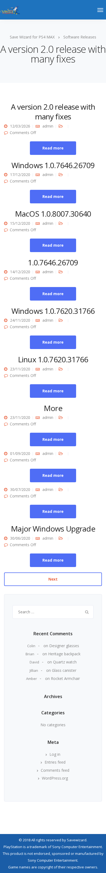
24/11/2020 (20, 320)
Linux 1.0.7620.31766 (53, 359)
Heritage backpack (64, 653)
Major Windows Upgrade (53, 528)
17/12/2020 (20, 174)
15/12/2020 (20, 223)
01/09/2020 (20, 453)
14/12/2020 (20, 271)
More (53, 408)
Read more (53, 148)
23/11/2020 (20, 369)
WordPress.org (55, 778)
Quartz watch (65, 661)
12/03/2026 (20, 126)
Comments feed (55, 770)
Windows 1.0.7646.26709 (53, 165)
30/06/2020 (20, 538)
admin (47, 126)
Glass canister (64, 670)
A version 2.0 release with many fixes (53, 112)
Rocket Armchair (65, 678)
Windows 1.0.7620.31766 (53, 311)
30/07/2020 (20, 489)
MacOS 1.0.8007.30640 (53, 214)
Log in (54, 754)
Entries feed (55, 762)
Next (53, 579)
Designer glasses (64, 645)
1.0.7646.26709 (53, 262)
